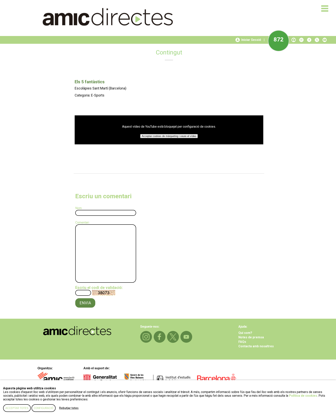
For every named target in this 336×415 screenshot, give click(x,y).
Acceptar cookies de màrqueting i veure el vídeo (169, 136)
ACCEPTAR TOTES (16, 408)
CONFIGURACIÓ (43, 408)
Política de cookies (303, 395)
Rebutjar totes (69, 408)
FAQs (242, 342)
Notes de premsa (251, 337)
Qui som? (245, 333)
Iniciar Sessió (251, 40)
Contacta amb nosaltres (256, 346)
